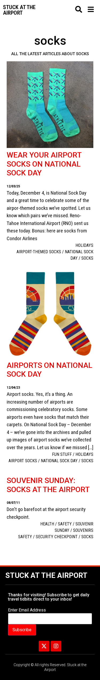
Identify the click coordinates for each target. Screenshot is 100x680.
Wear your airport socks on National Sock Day (44, 164)
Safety (65, 523)
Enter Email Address (27, 610)
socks (87, 258)
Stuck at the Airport (46, 575)
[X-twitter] (44, 646)
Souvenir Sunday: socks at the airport (48, 485)
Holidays (84, 245)
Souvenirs (83, 530)
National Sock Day (59, 460)
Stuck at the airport (19, 10)
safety (25, 536)
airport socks (23, 460)
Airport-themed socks (39, 251)
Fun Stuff (62, 454)
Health (47, 523)
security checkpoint (57, 536)
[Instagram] (56, 646)
